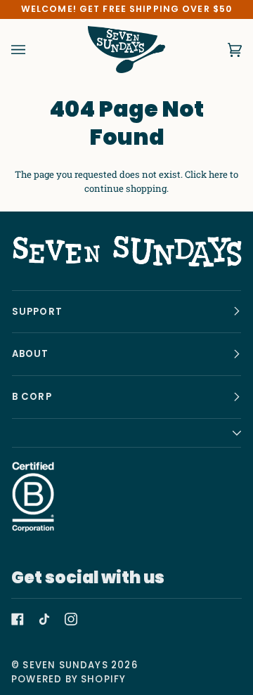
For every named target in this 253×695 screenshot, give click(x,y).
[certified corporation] (33, 497)
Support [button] (37, 311)
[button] (127, 433)
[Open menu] (32, 50)
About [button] (30, 354)
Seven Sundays (65, 665)
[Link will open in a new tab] (17, 619)
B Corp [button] (32, 396)
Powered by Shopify (68, 679)
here (218, 174)
